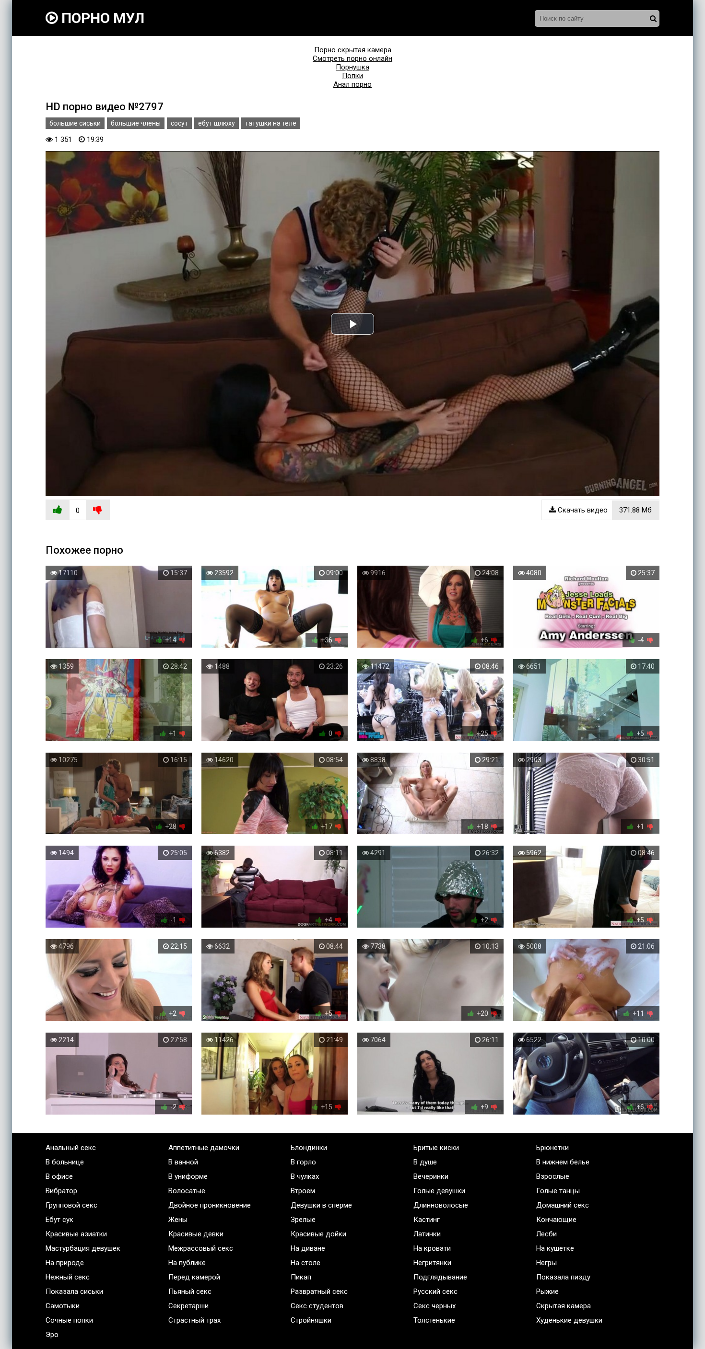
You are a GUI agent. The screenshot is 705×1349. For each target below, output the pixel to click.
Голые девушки (439, 1190)
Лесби (546, 1234)
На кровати (432, 1248)
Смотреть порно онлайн (352, 58)
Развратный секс (319, 1291)
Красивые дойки (318, 1234)
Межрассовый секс (200, 1248)
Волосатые (186, 1190)
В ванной (183, 1162)
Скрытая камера (563, 1306)
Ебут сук (59, 1219)
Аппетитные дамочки (203, 1147)
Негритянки (432, 1262)
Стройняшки (311, 1320)
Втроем (303, 1190)
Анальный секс (71, 1147)
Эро (52, 1334)
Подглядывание (440, 1277)
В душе (425, 1162)
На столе (305, 1262)
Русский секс (435, 1291)
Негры (546, 1262)
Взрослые (552, 1176)
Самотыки (63, 1306)
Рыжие (547, 1291)
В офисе (59, 1176)
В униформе (188, 1176)
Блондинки (309, 1147)
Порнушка (352, 67)
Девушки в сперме (321, 1205)
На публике (187, 1262)
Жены (178, 1219)
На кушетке (555, 1248)
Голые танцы (558, 1190)
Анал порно (352, 84)
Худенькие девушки (569, 1320)
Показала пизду (563, 1277)
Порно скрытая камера (352, 50)
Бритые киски (436, 1147)
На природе (65, 1262)
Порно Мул (101, 18)
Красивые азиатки (76, 1234)
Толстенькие (434, 1320)
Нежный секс (68, 1277)
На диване (308, 1248)
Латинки (427, 1234)
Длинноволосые (440, 1205)
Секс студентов (317, 1306)
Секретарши (188, 1306)
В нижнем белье (562, 1162)
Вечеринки (430, 1176)
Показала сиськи (74, 1291)
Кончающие (556, 1219)
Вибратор (61, 1190)
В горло (303, 1162)
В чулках (305, 1176)
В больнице (65, 1162)
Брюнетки (552, 1147)
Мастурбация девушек (83, 1248)
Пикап (301, 1277)
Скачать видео (604, 510)
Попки (352, 75)
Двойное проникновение (209, 1205)
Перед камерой (194, 1277)
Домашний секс (562, 1205)
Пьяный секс (190, 1291)
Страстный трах (194, 1320)
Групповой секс (71, 1205)
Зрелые (303, 1219)
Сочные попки (69, 1320)
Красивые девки (195, 1234)
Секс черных (434, 1306)
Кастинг (426, 1219)
